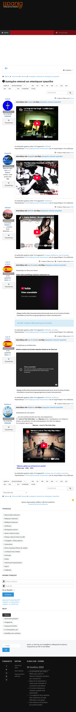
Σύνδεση (27, 148)
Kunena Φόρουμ (42, 504)
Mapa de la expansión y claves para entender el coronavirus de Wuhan (37, 683)
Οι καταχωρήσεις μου (11, 630)
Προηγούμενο (17, 86)
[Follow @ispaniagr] (6, 669)
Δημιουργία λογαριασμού (40, 148)
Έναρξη (6, 86)
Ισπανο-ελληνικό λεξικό (12, 533)
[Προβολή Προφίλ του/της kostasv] (8, 105)
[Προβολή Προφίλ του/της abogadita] (8, 159)
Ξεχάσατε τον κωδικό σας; (10, 604)
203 (66, 86)
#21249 (72, 152)
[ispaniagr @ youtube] (6, 676)
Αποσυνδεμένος (8, 112)
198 (42, 86)
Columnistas (8, 544)
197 (37, 86)
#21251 (72, 261)
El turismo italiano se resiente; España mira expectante (37, 690)
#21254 (72, 403)
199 (47, 86)
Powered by (32, 504)
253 (18, 89)
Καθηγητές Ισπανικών (11, 519)
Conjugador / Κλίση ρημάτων (14, 541)
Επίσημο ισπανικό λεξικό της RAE (15, 537)
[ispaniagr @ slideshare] (6, 679)
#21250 (72, 207)
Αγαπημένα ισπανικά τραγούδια (50, 102)
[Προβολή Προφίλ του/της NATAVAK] (8, 214)
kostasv (7, 99)
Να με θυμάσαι (7, 590)
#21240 (72, 98)
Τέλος (33, 89)
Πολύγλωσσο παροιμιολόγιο (13, 563)
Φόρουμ (7, 615)
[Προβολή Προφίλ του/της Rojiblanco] (8, 411)
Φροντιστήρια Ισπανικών (12, 515)
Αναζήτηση (8, 570)
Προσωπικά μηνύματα (11, 619)
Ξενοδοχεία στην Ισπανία (12, 552)
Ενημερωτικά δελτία (11, 626)
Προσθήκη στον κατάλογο (12, 633)
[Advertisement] (50, 15)
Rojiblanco (48, 201)
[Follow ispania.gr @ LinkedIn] (6, 673)
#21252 (72, 336)
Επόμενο (25, 89)
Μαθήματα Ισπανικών (11, 522)
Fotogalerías (8, 622)
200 (52, 86)
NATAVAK (48, 146)
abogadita (7, 153)
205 (10, 89)
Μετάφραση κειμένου (11, 530)
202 (61, 86)
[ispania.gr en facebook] (6, 666)
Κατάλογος (8, 526)
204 (5, 89)
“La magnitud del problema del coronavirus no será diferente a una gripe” (39, 697)
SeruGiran (55, 330)
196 (32, 86)
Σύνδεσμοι (8, 555)
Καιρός (7, 559)
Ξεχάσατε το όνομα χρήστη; (10, 602)
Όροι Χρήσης (19, 671)
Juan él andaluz (64, 255)
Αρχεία (7, 566)
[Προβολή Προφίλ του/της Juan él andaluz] (8, 269)
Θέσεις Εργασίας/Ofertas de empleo (16, 548)
